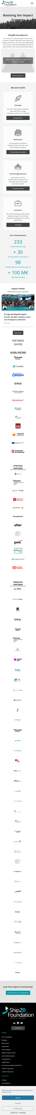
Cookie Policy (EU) (7, 1072)
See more (18, 333)
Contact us (18, 1028)
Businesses (5, 1043)
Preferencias (18, 1109)
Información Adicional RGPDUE (12, 1065)
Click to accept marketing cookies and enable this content (18, 61)
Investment (5, 1046)
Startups (4, 1040)
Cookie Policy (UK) (8, 1068)
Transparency (6, 1059)
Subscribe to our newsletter (18, 993)
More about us (18, 75)
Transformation (18, 188)
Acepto (18, 1098)
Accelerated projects (8, 1056)
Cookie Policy (14, 1112)
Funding (18, 225)
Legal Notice (22, 1112)
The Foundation (7, 1037)
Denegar (18, 1103)
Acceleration (18, 118)
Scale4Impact (6, 1083)
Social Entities (6, 1050)
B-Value (4, 1080)
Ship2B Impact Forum (9, 1053)
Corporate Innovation (18, 152)
